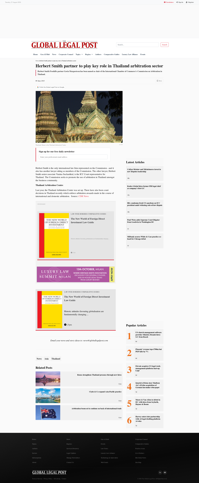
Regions (69, 444)
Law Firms (104, 448)
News (54, 54)
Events (142, 54)
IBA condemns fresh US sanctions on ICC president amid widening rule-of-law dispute (144, 204)
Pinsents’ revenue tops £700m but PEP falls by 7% (149, 350)
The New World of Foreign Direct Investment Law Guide (88, 220)
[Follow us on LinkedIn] (160, 472)
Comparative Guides (111, 54)
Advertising (57, 479)
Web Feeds (104, 462)
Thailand (55, 358)
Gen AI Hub (45, 54)
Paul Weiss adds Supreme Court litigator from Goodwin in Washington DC (143, 220)
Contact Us (70, 462)
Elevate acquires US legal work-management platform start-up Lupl (148, 368)
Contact (64, 479)
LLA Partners (139, 453)
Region (88, 54)
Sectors (34, 453)
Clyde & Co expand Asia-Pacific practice (105, 391)
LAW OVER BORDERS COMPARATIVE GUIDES (88, 214)
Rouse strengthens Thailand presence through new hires (99, 374)
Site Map (138, 462)
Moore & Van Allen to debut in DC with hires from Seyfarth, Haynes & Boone (148, 402)
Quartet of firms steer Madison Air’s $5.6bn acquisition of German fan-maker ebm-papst (148, 385)
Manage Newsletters (73, 458)
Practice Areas (140, 448)
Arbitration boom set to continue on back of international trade (96, 408)
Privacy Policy (48, 479)
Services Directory (73, 448)
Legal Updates (71, 453)
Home (35, 54)
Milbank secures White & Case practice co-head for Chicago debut (144, 237)
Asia (46, 358)
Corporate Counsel (66, 54)
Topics (78, 54)
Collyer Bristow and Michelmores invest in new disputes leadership (144, 170)
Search (164, 44)
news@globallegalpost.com (95, 340)
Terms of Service (37, 479)
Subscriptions (36, 458)
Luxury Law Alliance (130, 54)
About (34, 462)
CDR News (84, 196)
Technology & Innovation (109, 458)
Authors (98, 54)
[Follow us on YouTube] (165, 472)
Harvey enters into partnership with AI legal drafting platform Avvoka (148, 418)
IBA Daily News (140, 458)
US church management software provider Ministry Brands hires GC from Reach (149, 334)
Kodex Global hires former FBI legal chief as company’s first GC (144, 187)
